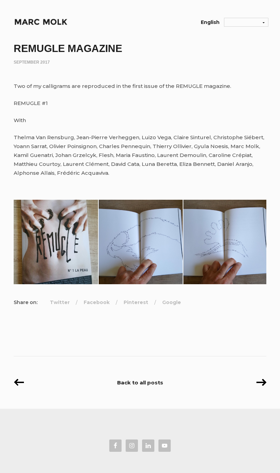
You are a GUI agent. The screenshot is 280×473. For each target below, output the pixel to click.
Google (171, 302)
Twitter (60, 302)
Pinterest (136, 302)
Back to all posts (140, 382)
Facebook (97, 302)
